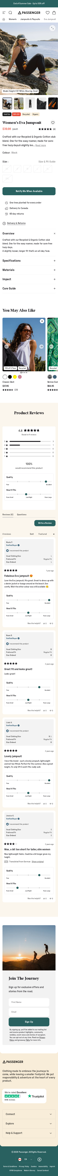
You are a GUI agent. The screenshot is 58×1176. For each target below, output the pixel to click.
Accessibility (43, 1166)
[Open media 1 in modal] (52, 28)
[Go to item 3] (30, 103)
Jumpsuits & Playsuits (30, 19)
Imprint (52, 1166)
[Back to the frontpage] (3, 19)
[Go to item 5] (53, 103)
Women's (13, 19)
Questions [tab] (21, 515)
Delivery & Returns (16, 223)
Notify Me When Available (29, 191)
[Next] (41, 346)
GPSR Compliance (15, 1170)
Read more (40, 145)
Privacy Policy (24, 1166)
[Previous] (6, 346)
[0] (47, 12)
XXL (7, 178)
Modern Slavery (29, 1170)
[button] (47, 129)
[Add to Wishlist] (53, 122)
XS (7, 169)
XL (48, 169)
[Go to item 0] (7, 103)
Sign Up (29, 1022)
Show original (38, 862)
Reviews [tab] (7, 515)
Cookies (34, 1166)
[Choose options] (42, 321)
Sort (32, 534)
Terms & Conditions (10, 1166)
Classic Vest (8, 382)
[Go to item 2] (19, 103)
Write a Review (47, 524)
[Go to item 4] (41, 103)
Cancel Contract (42, 1170)
